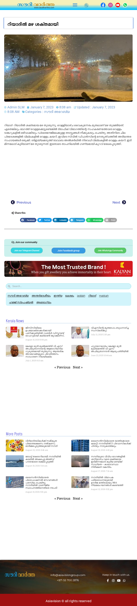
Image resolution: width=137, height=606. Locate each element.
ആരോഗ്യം (43, 302)
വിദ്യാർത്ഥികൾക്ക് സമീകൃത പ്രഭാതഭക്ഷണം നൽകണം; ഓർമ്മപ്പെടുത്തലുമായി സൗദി (41, 443)
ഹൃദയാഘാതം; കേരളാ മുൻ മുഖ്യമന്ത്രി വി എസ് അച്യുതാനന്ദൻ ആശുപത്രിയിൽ (109, 349)
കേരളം (69, 295)
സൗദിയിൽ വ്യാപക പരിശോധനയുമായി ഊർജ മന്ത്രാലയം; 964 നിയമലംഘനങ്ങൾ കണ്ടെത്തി (107, 481)
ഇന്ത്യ (58, 295)
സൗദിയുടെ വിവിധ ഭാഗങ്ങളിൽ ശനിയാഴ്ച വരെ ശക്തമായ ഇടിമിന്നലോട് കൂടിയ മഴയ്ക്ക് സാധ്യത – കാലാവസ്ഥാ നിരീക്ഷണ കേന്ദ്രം (108, 461)
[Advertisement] (68, 172)
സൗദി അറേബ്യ (57, 112)
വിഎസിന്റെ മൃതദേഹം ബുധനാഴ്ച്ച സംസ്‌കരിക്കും (110, 329)
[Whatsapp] (124, 580)
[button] (75, 5)
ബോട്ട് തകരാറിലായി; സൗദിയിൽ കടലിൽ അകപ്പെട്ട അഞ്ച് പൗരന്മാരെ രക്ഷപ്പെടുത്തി (43, 459)
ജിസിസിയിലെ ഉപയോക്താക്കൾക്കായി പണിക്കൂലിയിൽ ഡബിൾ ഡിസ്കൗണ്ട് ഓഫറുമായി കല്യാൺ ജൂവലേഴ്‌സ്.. (44, 331)
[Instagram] (113, 580)
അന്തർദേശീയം (41, 295)
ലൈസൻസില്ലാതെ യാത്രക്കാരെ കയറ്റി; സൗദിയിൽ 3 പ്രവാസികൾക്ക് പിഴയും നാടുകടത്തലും (111, 443)
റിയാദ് (92, 295)
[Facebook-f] (107, 580)
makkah (103, 295)
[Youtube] (118, 580)
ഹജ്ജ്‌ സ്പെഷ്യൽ (21, 302)
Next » (78, 367)
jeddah (81, 295)
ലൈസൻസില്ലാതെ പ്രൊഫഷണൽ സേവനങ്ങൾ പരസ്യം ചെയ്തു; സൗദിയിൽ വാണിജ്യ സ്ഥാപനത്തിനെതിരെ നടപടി (41, 482)
